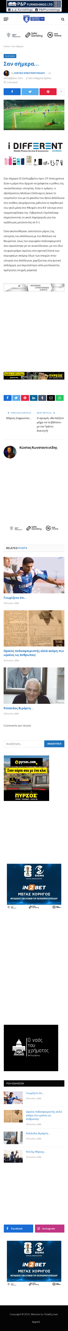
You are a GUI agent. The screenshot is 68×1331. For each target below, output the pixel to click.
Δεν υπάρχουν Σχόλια (40, 78)
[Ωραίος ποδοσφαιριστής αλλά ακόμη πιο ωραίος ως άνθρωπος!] (34, 628)
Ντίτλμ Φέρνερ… (36, 1152)
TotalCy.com (51, 1314)
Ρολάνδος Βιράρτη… (18, 709)
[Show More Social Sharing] (60, 91)
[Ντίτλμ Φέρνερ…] (13, 1156)
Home (7, 46)
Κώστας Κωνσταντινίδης (29, 73)
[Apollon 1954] (34, 19)
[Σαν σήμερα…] (34, 115)
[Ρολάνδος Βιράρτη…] (34, 685)
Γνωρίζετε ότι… (15, 598)
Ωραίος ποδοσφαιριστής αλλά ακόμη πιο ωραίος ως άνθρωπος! (34, 653)
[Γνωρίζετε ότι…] (34, 575)
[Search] (62, 19)
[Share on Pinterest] (48, 91)
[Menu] (6, 19)
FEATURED (10, 56)
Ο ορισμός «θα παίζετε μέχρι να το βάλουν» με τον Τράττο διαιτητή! (50, 424)
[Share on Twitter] (12, 91)
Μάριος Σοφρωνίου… (18, 418)
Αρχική (36, 1321)
